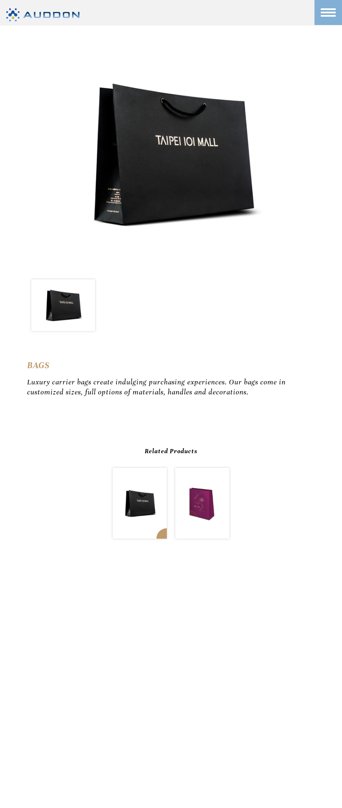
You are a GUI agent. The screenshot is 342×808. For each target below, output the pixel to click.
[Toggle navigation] (328, 12)
